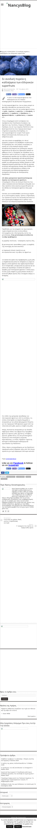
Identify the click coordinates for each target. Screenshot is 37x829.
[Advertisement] (18, 27)
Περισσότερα (26, 826)
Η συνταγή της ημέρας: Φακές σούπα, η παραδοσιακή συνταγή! (12, 520)
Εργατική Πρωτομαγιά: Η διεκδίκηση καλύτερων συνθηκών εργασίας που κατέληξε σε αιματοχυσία (17, 773)
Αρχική (3, 51)
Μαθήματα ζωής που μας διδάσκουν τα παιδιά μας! (17, 784)
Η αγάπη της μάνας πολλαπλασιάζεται (13, 763)
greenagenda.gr (11, 459)
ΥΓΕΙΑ (12, 91)
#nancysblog (11, 477)
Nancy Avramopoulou (9, 89)
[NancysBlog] (18, 4)
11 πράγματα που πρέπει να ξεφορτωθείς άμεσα (24, 526)
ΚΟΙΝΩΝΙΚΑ (11, 51)
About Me (14, 817)
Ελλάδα (28, 477)
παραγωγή (4, 479)
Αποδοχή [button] (9, 826)
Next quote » (32, 716)
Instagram (13, 465)
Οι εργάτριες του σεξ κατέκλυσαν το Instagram (16, 768)
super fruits (20, 477)
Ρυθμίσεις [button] (18, 826)
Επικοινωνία (22, 817)
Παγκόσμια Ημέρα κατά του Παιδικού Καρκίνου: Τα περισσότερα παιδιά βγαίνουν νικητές (17, 779)
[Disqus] (18, 552)
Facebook (18, 463)
